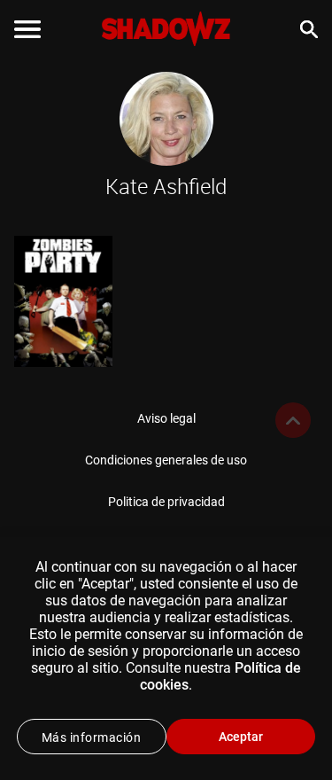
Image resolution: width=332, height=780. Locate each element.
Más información (92, 737)
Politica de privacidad (166, 502)
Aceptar (241, 736)
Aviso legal (166, 418)
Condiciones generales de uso (166, 460)
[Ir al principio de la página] (293, 420)
